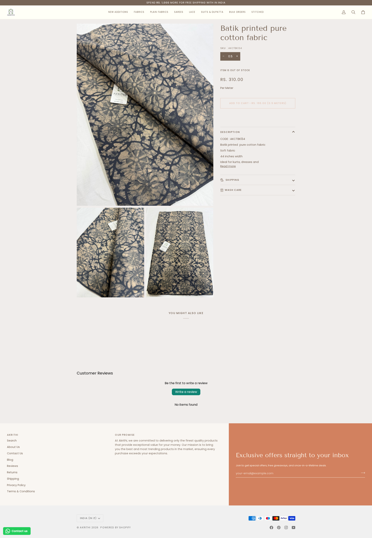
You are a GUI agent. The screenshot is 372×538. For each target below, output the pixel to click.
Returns (12, 472)
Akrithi (85, 527)
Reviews (12, 466)
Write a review (186, 392)
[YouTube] (293, 527)
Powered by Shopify (115, 527)
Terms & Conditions (21, 491)
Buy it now (257, 116)
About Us (13, 447)
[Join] (362, 473)
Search (12, 440)
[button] (118, 12)
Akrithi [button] (12, 435)
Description (230, 132)
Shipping (232, 180)
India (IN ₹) (88, 518)
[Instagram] (286, 527)
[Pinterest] (279, 527)
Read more (228, 166)
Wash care (233, 190)
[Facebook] (271, 527)
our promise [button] (125, 435)
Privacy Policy (16, 485)
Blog (10, 460)
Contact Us (15, 453)
